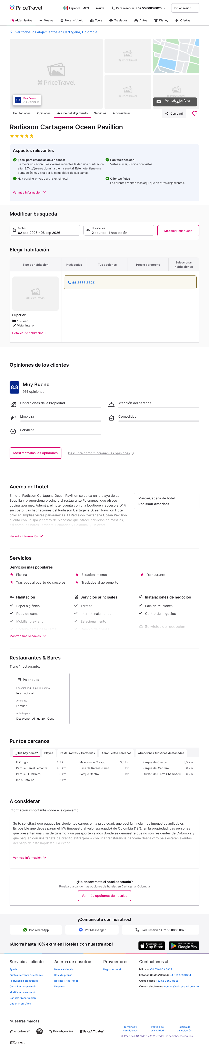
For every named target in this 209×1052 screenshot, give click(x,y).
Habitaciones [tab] (22, 113)
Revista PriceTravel (66, 980)
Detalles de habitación (27, 333)
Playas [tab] (48, 753)
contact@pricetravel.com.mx (181, 986)
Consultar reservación (23, 986)
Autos (143, 20)
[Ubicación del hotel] (176, 56)
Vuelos (48, 20)
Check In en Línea (20, 1003)
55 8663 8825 (83, 283)
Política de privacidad (157, 1028)
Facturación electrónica (24, 980)
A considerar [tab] (121, 113)
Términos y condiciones (130, 1028)
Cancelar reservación (23, 997)
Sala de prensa (63, 975)
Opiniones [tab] (44, 113)
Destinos (59, 986)
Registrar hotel (112, 969)
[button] (30, 192)
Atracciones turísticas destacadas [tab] (161, 753)
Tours (98, 20)
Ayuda (100, 8)
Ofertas (185, 20)
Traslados (121, 20)
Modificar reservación (23, 992)
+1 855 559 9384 (180, 975)
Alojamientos (23, 20)
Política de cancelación (184, 1028)
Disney (163, 20)
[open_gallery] (56, 74)
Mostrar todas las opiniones (35, 453)
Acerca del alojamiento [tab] (72, 113)
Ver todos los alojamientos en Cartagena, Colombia (56, 32)
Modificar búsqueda (178, 230)
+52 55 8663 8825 (167, 980)
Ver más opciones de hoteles (104, 896)
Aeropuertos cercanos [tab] (116, 753)
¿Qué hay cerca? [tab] (26, 753)
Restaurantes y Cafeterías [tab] (77, 753)
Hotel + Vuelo (74, 20)
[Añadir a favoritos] (194, 113)
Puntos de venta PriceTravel (26, 975)
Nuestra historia (63, 969)
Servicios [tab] (100, 113)
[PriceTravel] (29, 8)
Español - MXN (79, 8)
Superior (19, 315)
